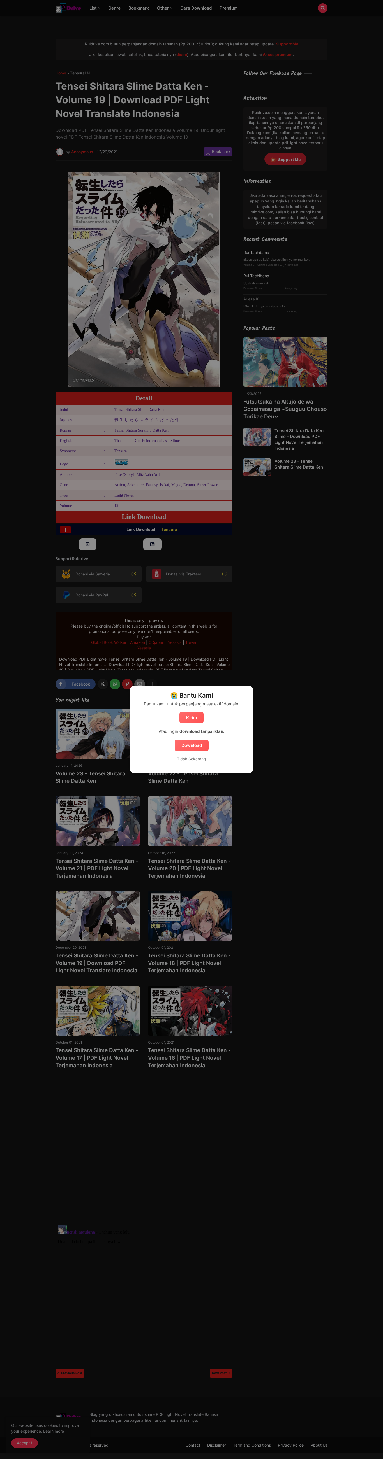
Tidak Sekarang (191, 758)
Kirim (191, 717)
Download (191, 745)
